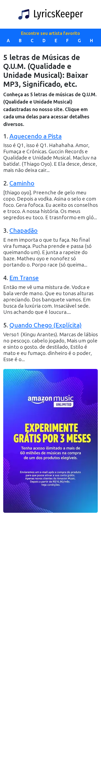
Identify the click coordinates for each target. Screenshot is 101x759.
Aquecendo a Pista (35, 136)
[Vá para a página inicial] (50, 14)
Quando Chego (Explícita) (45, 325)
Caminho (21, 183)
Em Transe (24, 278)
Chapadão (23, 230)
